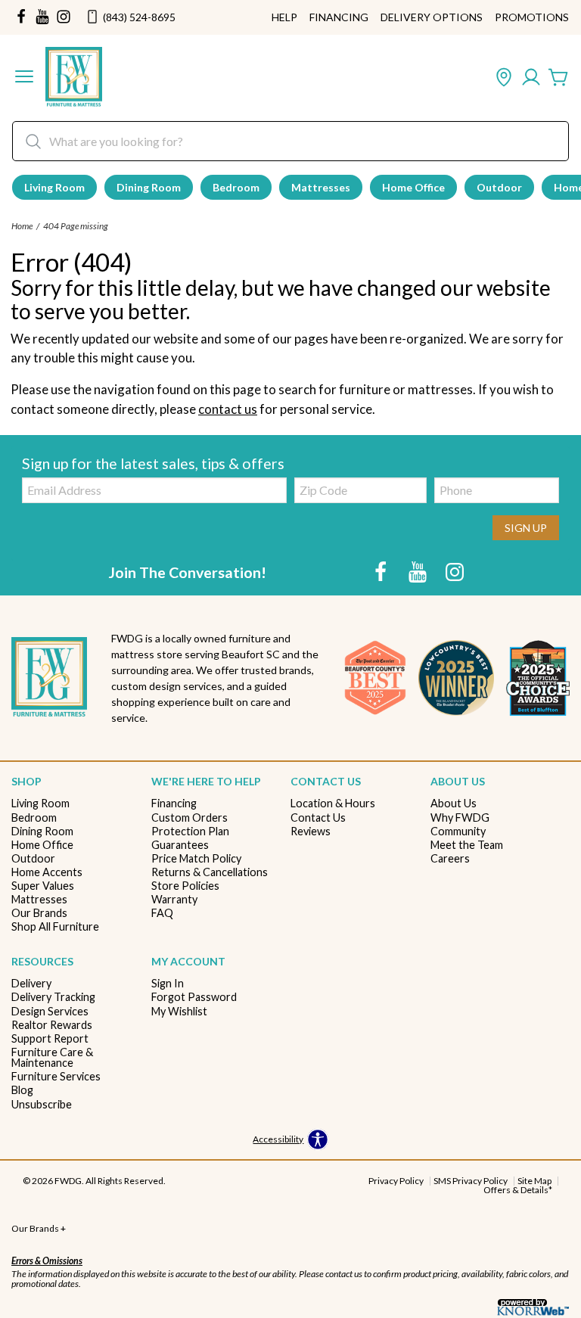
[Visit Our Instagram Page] (455, 571)
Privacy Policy (396, 1180)
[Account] (531, 78)
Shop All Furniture (55, 927)
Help (284, 17)
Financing (338, 17)
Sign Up (526, 527)
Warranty (174, 899)
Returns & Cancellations (209, 872)
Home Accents (46, 872)
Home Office (413, 187)
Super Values (42, 886)
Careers (450, 858)
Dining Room (149, 187)
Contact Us (318, 818)
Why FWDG (459, 818)
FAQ (162, 913)
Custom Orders (189, 818)
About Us (453, 803)
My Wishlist (179, 1011)
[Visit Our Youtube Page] (418, 571)
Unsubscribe (41, 1104)
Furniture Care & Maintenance (52, 1058)
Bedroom (236, 187)
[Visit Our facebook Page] (21, 17)
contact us (227, 409)
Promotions (532, 17)
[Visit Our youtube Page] (42, 17)
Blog (22, 1090)
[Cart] (558, 78)
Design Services (50, 1011)
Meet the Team (466, 845)
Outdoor (499, 187)
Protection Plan (190, 831)
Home (22, 226)
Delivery (31, 983)
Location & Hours (332, 803)
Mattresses (320, 187)
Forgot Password (194, 997)
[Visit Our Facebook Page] (381, 571)
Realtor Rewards (51, 1025)
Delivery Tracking (53, 997)
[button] (24, 78)
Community (458, 831)
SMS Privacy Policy (470, 1180)
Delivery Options (432, 17)
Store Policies (185, 886)
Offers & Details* (517, 1189)
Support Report (50, 1039)
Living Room (54, 187)
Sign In (167, 983)
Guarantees (180, 845)
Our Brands (39, 913)
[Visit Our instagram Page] (63, 17)
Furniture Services (56, 1076)
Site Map (534, 1180)
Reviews (310, 831)
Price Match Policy (196, 858)
